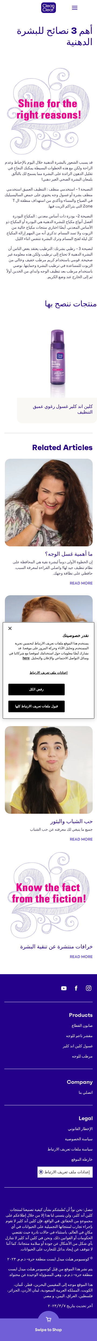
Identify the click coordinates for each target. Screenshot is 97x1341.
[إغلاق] (10, 628)
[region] (48, 670)
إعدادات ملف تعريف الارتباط (67, 1171)
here (26, 658)
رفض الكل (36, 689)
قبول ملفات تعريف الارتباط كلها (36, 706)
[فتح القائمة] (82, 8)
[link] (57, 370)
